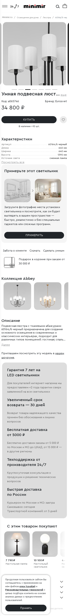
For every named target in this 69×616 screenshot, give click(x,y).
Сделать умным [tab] (53, 250)
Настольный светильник (41, 565)
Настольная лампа (16, 564)
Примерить (34, 235)
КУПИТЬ (29, 119)
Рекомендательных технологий (24, 590)
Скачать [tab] (35, 250)
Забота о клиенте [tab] (15, 250)
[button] (14, 89)
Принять (26, 608)
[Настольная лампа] (17, 544)
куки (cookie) (27, 586)
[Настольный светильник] (45, 544)
